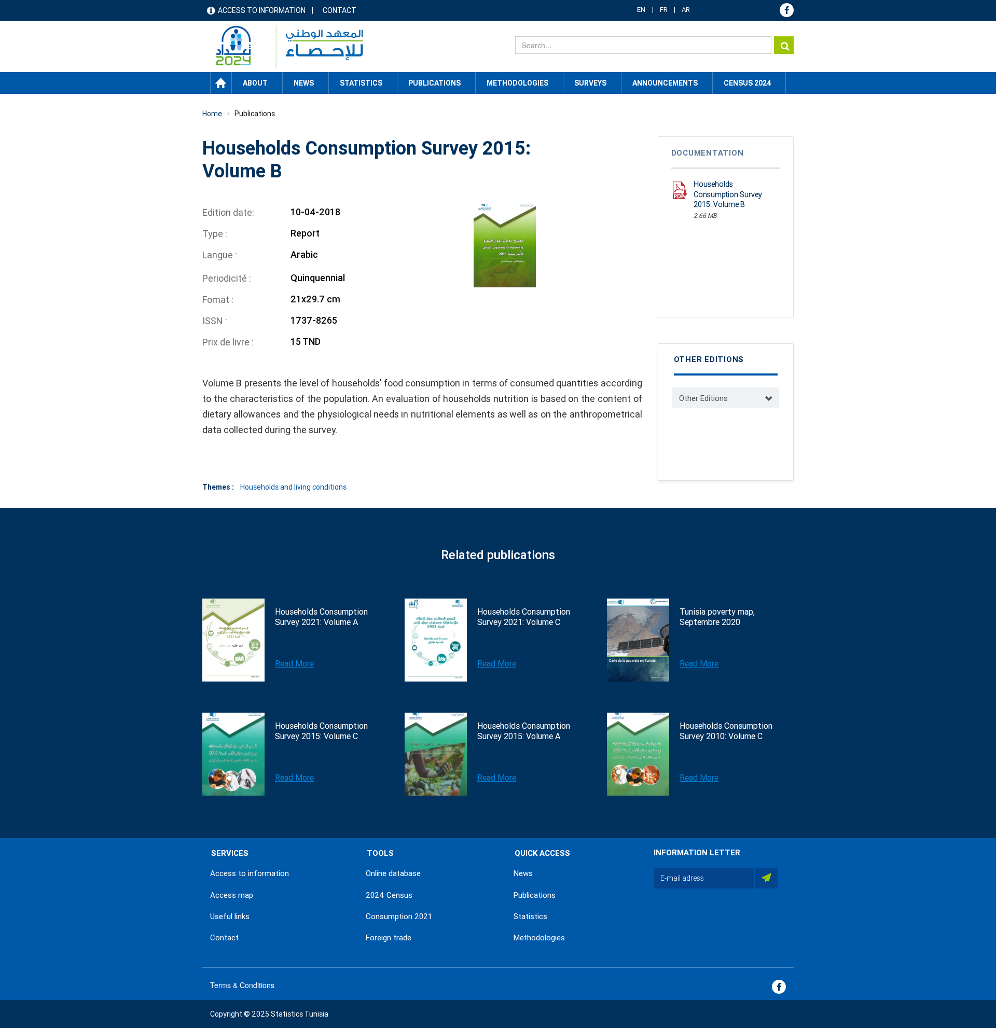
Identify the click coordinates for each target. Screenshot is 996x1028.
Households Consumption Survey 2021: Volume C (523, 617)
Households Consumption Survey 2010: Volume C (726, 731)
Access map (231, 895)
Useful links (230, 916)
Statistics (530, 916)
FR (664, 9)
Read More (294, 664)
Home (221, 83)
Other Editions (703, 398)
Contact (339, 10)
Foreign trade (388, 937)
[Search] (784, 45)
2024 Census (389, 895)
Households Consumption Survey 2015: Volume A (523, 731)
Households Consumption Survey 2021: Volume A (321, 617)
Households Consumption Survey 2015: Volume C (321, 731)
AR (686, 9)
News (523, 873)
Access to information (262, 10)
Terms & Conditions (242, 985)
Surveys (590, 83)
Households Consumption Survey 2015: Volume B (728, 194)
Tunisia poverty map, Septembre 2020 (717, 617)
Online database (393, 873)
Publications (434, 83)
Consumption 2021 (399, 916)
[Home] (284, 46)
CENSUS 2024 (747, 83)
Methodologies (539, 937)
